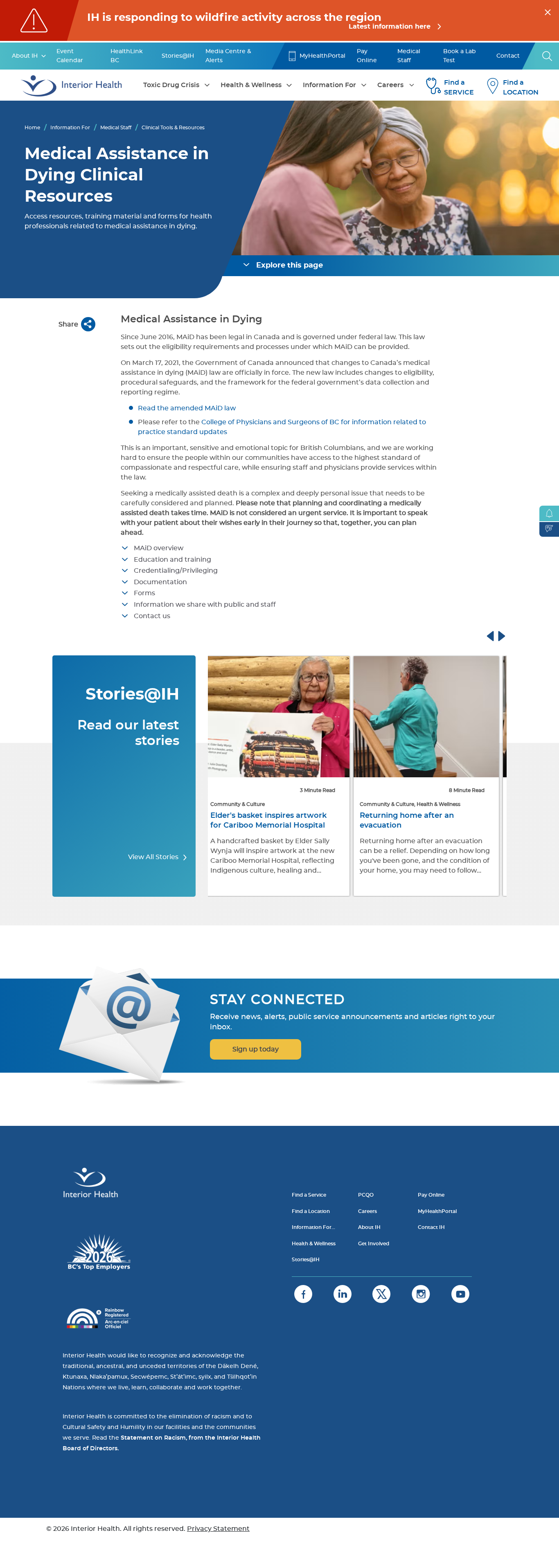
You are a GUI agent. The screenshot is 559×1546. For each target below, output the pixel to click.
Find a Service (309, 1195)
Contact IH (431, 1227)
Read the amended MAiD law (187, 408)
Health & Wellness (251, 85)
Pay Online (367, 56)
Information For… (313, 1227)
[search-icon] (547, 56)
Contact (508, 56)
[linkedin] (343, 1294)
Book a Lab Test (459, 56)
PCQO (366, 1195)
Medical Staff (408, 56)
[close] (548, 11)
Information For (329, 85)
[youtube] (460, 1294)
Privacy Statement (218, 1529)
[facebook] (303, 1294)
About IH (25, 56)
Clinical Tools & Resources (173, 127)
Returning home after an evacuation (263, 820)
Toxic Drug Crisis (171, 85)
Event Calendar (69, 56)
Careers (390, 85)
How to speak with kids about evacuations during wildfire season (422, 825)
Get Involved (373, 1243)
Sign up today (255, 1049)
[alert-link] (279, 20)
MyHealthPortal (322, 56)
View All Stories (154, 857)
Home (32, 127)
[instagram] (421, 1294)
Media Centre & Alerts (228, 56)
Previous (498, 635)
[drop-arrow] (43, 56)
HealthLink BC (126, 56)
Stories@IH (178, 56)
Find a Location (311, 1211)
